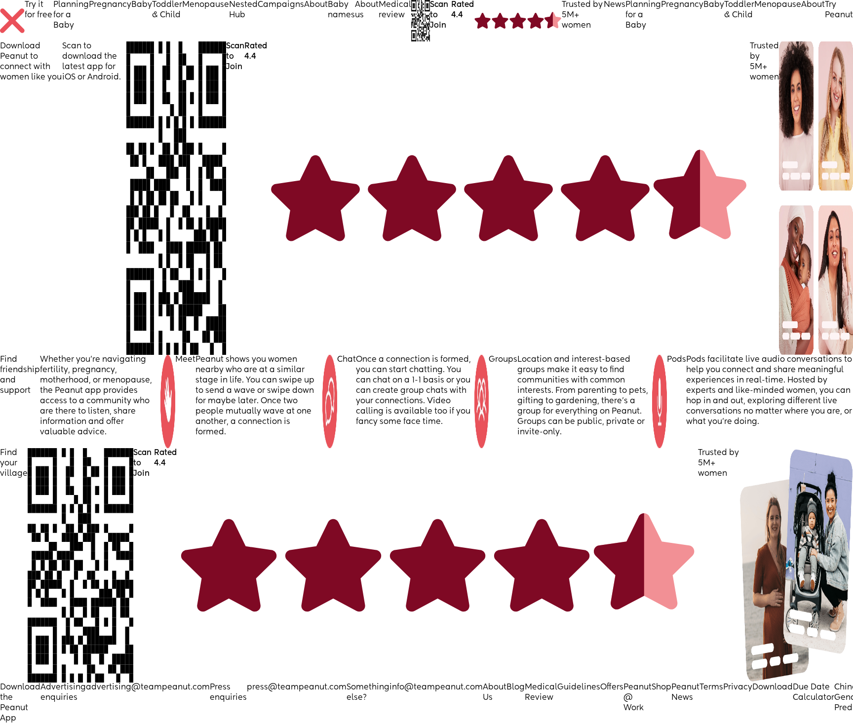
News (614, 5)
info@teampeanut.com (436, 687)
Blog (515, 687)
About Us (494, 693)
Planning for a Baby (71, 15)
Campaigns (281, 5)
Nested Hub (243, 10)
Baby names (341, 10)
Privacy (737, 687)
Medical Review (541, 693)
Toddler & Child (167, 10)
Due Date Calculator (813, 693)
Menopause (205, 5)
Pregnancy (110, 5)
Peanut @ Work (637, 698)
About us (367, 10)
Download (772, 687)
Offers (611, 687)
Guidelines (578, 687)
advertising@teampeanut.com (148, 687)
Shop (661, 687)
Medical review (395, 10)
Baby (141, 5)
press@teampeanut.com (297, 687)
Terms (711, 687)
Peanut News (685, 693)
